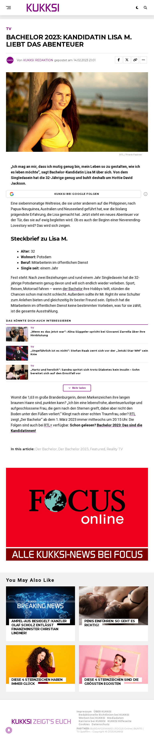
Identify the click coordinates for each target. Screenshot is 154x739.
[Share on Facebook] (118, 59)
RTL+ (48, 425)
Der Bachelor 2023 (73, 449)
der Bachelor (73, 289)
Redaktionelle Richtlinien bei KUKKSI (104, 714)
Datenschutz (100, 724)
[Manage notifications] (9, 730)
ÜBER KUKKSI (102, 711)
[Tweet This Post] (127, 59)
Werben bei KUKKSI (92, 717)
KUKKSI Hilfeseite (119, 721)
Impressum (84, 711)
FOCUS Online (123, 728)
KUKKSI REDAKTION (38, 60)
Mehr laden (79, 388)
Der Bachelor (46, 449)
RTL (133, 414)
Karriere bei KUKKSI (92, 721)
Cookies (84, 724)
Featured (97, 449)
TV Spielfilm (83, 731)
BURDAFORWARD (101, 728)
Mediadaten (115, 717)
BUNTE (138, 728)
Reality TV (115, 449)
